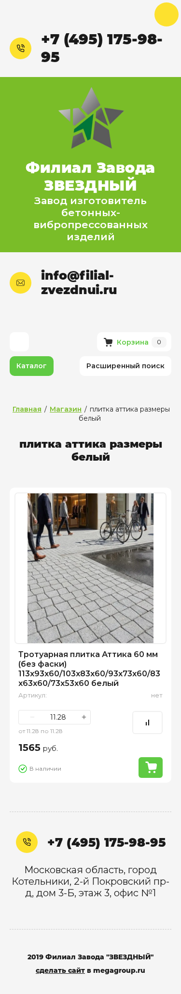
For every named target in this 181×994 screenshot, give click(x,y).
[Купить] (151, 767)
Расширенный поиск (125, 365)
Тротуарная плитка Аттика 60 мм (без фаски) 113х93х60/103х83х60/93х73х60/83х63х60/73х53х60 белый (89, 669)
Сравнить (147, 722)
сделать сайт (60, 970)
